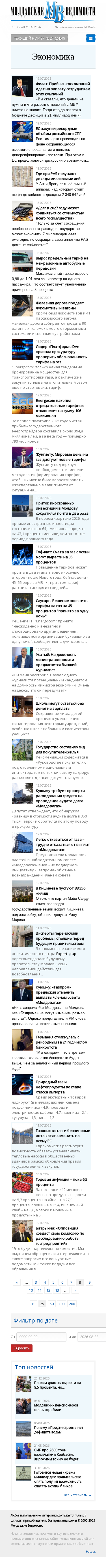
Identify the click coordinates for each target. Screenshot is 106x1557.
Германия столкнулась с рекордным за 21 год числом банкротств (61, 1042)
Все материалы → (78, 1495)
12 (48, 1290)
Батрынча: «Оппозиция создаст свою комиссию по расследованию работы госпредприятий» (60, 1236)
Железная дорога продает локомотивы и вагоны (60, 305)
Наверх (91, 1552)
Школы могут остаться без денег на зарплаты (60, 706)
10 (31, 1290)
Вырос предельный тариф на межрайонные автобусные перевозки (62, 263)
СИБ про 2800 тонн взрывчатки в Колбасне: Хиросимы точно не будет (56, 1454)
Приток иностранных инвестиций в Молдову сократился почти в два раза (62, 508)
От (13, 1336)
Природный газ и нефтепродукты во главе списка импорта (58, 1087)
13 (57, 1290)
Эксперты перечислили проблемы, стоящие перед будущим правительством (60, 938)
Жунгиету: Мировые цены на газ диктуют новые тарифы (62, 457)
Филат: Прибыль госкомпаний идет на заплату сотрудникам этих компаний (63, 88)
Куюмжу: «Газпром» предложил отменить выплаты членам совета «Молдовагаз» (58, 995)
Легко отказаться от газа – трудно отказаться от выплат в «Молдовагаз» (63, 844)
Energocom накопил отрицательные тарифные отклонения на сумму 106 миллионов (60, 408)
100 (61, 1303)
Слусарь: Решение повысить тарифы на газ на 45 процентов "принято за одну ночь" (62, 608)
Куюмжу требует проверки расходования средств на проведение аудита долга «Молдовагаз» (60, 798)
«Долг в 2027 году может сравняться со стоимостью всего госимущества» (60, 213)
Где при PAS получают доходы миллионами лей (58, 176)
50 (52, 1303)
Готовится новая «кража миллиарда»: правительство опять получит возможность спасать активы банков (58, 1479)
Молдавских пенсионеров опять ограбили (56, 1407)
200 (72, 1303)
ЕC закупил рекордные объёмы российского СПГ (58, 131)
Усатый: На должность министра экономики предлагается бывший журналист (56, 662)
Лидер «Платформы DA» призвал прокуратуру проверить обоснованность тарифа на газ (61, 354)
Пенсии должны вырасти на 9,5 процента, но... (57, 1385)
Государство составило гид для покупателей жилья (60, 749)
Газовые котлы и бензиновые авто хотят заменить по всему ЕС (63, 1135)
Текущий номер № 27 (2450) (39, 38)
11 (40, 1290)
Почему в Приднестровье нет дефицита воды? (58, 1430)
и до (72, 1336)
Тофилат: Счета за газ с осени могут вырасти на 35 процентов (63, 557)
